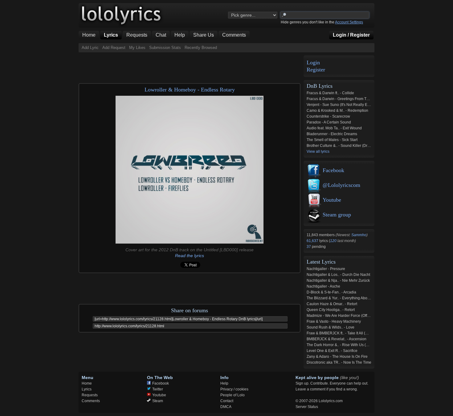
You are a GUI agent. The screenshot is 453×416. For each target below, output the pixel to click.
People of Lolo (232, 395)
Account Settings (349, 22)
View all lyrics (318, 151)
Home (87, 383)
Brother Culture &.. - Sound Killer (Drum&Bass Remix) (351, 145)
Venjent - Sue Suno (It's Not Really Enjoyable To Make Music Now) (362, 105)
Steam (157, 401)
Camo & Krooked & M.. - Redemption (337, 110)
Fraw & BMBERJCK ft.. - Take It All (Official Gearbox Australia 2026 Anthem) (369, 333)
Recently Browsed (201, 47)
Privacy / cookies (234, 389)
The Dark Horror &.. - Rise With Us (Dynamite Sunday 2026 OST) (361, 345)
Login (313, 63)
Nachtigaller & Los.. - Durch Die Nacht (338, 275)
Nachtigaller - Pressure (326, 269)
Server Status (307, 407)
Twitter (157, 389)
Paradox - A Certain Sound (329, 122)
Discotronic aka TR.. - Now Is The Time (339, 362)
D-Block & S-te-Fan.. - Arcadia (331, 292)
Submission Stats (165, 47)
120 (333, 241)
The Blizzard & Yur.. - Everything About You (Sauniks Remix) (356, 298)
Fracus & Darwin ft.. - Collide (330, 93)
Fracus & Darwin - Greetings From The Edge (344, 99)
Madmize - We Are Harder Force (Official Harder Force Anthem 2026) (364, 315)
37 (309, 246)
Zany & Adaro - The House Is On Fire (337, 356)
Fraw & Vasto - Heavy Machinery (334, 321)
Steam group (337, 215)
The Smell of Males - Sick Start (332, 140)
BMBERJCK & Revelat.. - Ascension (336, 339)
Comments (91, 401)
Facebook (333, 170)
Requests (90, 395)
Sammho (358, 235)
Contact (226, 401)
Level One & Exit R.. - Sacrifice (332, 351)
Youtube (332, 200)
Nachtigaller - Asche (323, 286)
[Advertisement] (191, 66)
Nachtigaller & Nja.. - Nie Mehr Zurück (338, 280)
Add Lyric (90, 47)
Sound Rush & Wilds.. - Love (330, 327)
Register (316, 70)
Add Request (113, 47)
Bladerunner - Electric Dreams (332, 134)
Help (224, 383)
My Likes (137, 47)
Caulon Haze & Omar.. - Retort (332, 304)
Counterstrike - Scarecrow (328, 116)
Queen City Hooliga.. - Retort (331, 310)
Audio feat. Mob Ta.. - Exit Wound (334, 128)
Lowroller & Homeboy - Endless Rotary (190, 90)
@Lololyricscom (341, 185)
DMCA (225, 407)
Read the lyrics (189, 255)
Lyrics (87, 389)
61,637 (313, 241)
